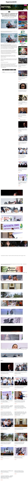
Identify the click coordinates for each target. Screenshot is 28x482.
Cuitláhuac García (7, 69)
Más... (2, 360)
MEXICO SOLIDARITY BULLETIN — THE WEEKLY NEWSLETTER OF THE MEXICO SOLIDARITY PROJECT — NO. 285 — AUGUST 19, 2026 (14, 273)
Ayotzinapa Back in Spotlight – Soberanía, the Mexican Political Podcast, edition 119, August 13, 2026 (13, 255)
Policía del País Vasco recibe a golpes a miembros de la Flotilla (22, 102)
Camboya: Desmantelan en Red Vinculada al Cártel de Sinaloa (8, 306)
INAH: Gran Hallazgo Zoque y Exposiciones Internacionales (8, 340)
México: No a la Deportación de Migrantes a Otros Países (8, 323)
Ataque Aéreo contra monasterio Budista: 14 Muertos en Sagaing (9, 298)
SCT (9, 65)
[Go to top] (26, 479)
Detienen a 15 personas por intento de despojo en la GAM (22, 143)
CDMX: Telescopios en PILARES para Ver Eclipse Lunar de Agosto (9, 332)
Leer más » (19, 68)
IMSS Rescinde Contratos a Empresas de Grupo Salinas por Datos (22, 129)
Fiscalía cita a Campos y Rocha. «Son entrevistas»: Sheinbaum (22, 115)
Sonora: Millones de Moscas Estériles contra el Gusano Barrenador (22, 169)
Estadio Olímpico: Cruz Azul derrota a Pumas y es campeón (22, 78)
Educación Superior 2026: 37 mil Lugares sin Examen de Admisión (9, 238)
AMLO (9, 11)
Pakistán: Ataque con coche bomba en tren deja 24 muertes (22, 65)
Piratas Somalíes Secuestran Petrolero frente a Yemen (7, 357)
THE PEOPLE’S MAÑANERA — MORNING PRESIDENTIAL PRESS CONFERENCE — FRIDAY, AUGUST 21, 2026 (14, 349)
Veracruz (14, 69)
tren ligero (11, 69)
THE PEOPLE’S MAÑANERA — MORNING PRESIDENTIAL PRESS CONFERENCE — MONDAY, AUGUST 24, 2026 (7, 406)
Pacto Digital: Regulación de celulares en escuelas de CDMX (22, 182)
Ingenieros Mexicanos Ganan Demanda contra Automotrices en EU (9, 289)
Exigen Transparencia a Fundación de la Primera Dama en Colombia (22, 156)
